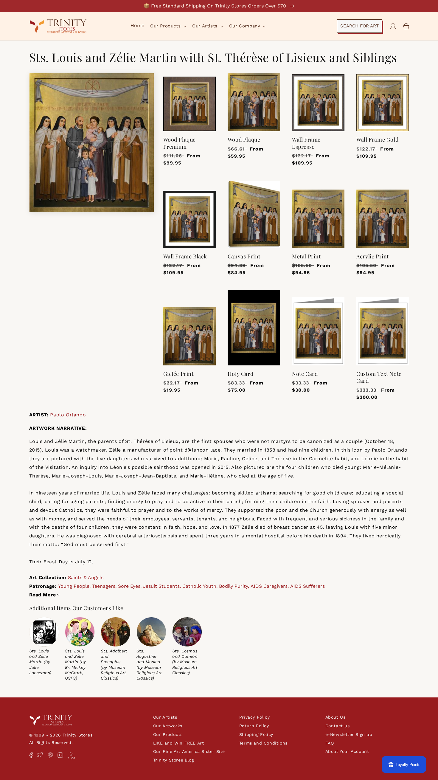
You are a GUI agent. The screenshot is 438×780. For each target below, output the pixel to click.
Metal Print (306, 256)
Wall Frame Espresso (306, 143)
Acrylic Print (372, 256)
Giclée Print (178, 373)
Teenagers (103, 586)
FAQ (329, 743)
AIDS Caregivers (269, 586)
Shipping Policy (256, 734)
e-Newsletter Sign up (348, 734)
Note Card (305, 373)
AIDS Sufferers (307, 586)
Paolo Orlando (68, 415)
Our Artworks (167, 725)
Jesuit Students (161, 586)
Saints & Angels (85, 577)
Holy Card (240, 373)
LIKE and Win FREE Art (178, 743)
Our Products (168, 734)
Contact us (337, 725)
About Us (335, 717)
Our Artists (165, 717)
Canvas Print (244, 256)
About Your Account (347, 751)
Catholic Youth (199, 586)
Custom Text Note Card (379, 377)
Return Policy (254, 725)
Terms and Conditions (263, 743)
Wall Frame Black (185, 256)
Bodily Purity (233, 586)
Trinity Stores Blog (173, 760)
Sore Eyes (129, 586)
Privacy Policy (254, 717)
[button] (168, 26)
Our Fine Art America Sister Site (189, 751)
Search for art (359, 26)
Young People (73, 586)
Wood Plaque (244, 139)
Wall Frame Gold (377, 139)
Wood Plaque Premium (179, 143)
